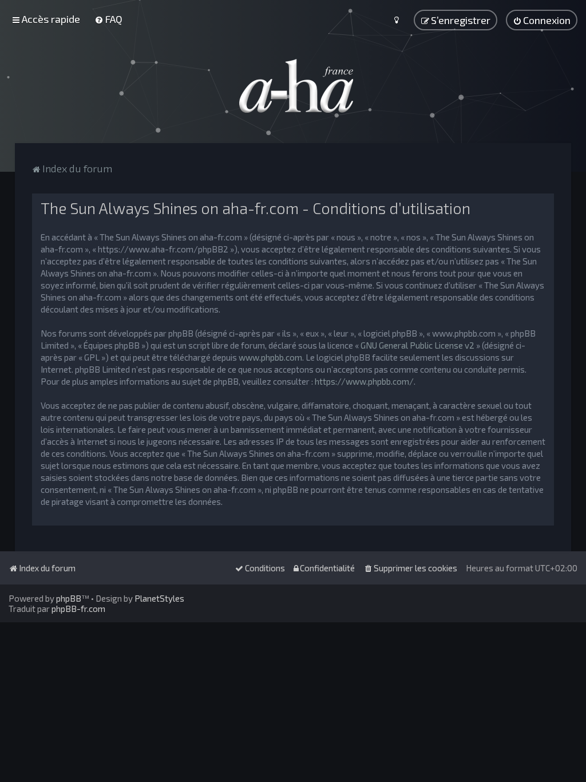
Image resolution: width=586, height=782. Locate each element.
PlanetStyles (159, 598)
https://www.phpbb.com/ (364, 381)
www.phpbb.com (270, 357)
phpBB (68, 598)
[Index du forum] (293, 85)
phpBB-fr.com (78, 608)
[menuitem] (108, 19)
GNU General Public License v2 (417, 345)
